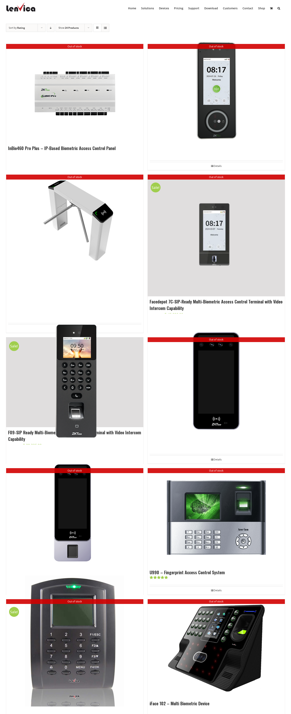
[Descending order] (50, 28)
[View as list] (105, 28)
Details (218, 459)
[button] (279, 8)
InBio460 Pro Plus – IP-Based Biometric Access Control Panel (62, 148)
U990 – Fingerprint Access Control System (187, 572)
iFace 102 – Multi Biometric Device (179, 703)
